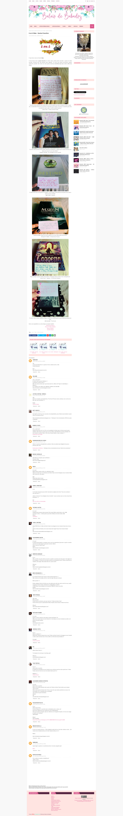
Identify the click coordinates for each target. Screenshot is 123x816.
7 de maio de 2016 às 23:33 (39, 664)
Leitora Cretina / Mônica (39, 394)
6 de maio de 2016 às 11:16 (39, 395)
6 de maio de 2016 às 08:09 (39, 361)
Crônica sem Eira (36, 640)
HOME (30, 1)
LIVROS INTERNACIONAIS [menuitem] (44, 26)
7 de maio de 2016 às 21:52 (39, 630)
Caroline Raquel (50, 329)
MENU (33, 1)
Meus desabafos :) (37, 573)
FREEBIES (53, 1)
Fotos (35, 332)
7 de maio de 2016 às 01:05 (39, 508)
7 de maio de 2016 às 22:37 (39, 648)
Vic (33, 646)
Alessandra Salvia (38, 537)
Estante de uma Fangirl (37, 434)
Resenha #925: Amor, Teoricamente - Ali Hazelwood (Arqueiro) (87, 121)
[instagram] (90, 1)
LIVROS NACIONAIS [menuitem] (56, 26)
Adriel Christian (37, 485)
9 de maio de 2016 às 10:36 (39, 704)
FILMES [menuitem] (64, 26)
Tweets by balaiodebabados (79, 94)
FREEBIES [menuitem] (81, 26)
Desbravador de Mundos (38, 448)
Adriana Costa (37, 629)
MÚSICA (48, 1)
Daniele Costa (36, 425)
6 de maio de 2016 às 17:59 (39, 442)
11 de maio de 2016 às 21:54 (40, 756)
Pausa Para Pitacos (50, 325)
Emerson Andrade (37, 554)
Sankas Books (36, 674)
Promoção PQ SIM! (61, 719)
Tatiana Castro (37, 507)
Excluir (39, 389)
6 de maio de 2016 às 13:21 (39, 426)
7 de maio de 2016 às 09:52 (39, 555)
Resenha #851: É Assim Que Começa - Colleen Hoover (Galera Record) (87, 143)
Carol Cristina (37, 522)
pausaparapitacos (38, 702)
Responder (35, 389)
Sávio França (36, 595)
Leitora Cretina (36, 404)
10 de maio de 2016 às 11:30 (40, 727)
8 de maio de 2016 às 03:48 (39, 682)
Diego (34, 466)
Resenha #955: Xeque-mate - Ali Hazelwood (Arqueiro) (87, 165)
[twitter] (88, 1)
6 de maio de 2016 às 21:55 (39, 468)
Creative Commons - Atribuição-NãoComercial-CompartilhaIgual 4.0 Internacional (83, 801)
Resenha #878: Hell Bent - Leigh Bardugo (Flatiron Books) (87, 137)
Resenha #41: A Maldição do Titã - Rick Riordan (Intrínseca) (87, 154)
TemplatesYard (37, 814)
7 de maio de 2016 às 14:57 (39, 596)
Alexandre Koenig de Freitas (40, 681)
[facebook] (85, 1)
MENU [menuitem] (35, 26)
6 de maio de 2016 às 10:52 (39, 377)
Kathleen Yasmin (37, 612)
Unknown (35, 359)
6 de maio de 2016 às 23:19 (39, 487)
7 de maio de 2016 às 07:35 (39, 524)
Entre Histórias (37, 754)
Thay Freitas (36, 663)
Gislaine (35, 376)
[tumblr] (93, 1)
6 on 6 (33, 332)
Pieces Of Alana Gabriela (50, 326)
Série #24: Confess (83, 147)
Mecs (34, 748)
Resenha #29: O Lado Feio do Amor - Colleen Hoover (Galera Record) (87, 132)
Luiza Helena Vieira (33, 35)
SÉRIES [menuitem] (69, 26)
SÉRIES (44, 1)
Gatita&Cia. (35, 516)
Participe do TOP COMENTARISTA (49, 719)
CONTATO (57, 1)
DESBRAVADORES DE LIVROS (39, 440)
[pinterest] (92, 1)
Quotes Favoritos (37, 30)
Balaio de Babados (79, 798)
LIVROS (37, 1)
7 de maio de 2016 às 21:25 (39, 614)
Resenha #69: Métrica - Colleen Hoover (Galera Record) (87, 170)
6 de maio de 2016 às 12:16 (39, 411)
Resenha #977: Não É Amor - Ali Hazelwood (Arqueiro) (87, 126)
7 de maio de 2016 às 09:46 (39, 539)
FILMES (41, 1)
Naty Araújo (36, 410)
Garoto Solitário (50, 328)
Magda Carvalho (37, 454)
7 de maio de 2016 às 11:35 (39, 574)
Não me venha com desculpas (39, 501)
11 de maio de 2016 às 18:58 (40, 743)
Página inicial (31, 30)
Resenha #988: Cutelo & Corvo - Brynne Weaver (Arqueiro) (87, 159)
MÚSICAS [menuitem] (75, 26)
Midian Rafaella (37, 726)
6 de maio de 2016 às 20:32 (39, 455)
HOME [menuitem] (31, 26)
